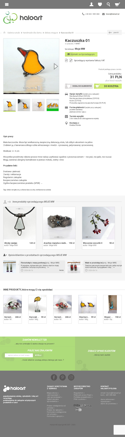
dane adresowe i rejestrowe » (108, 400)
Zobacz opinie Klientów (101, 351)
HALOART (14, 388)
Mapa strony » (53, 393)
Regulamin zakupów (12, 177)
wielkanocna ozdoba (43, 190)
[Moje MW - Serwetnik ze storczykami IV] (12, 304)
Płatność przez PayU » (83, 395)
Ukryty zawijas (10, 243)
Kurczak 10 (34, 317)
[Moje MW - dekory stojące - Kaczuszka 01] (31, 66)
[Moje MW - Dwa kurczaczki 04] (87, 304)
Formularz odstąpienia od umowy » (56, 413)
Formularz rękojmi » (55, 416)
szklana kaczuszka (27, 190)
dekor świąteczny (13, 190)
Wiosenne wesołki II (92, 243)
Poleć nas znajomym (40, 350)
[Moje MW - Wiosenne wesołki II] (98, 223)
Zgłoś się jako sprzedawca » (53, 400)
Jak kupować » (53, 395)
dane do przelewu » (109, 404)
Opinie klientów (16, 255)
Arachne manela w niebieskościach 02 (61, 243)
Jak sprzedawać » (54, 397)
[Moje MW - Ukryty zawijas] (19, 223)
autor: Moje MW (11, 245)
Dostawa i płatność (11, 171)
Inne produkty (20, 201)
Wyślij (38, 355)
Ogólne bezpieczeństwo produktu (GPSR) (21, 183)
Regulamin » (79, 393)
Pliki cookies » (80, 399)
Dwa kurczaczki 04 (88, 317)
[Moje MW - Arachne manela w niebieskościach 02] (59, 223)
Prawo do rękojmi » (55, 410)
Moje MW (49, 201)
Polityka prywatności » (83, 397)
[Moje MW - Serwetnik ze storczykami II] (62, 304)
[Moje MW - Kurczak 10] (37, 304)
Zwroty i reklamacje (12, 174)
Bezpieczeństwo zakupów (15, 180)
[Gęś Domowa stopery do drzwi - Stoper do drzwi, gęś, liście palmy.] (112, 304)
